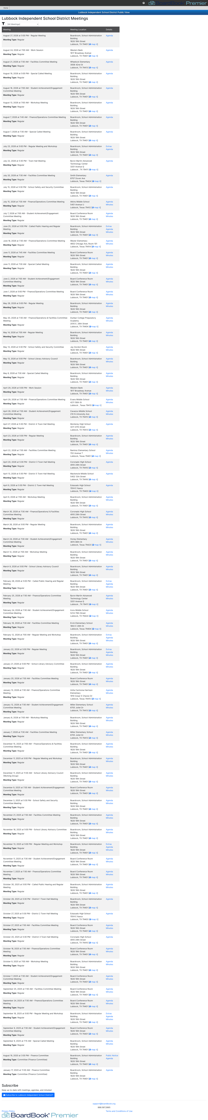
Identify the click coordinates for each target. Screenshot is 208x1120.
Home (5, 8)
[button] (144, 3)
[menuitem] (143, 3)
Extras (109, 146)
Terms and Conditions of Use (119, 1111)
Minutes (109, 204)
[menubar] (104, 3)
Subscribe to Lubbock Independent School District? (29, 1095)
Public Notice (112, 1055)
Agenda (109, 35)
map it (94, 44)
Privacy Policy (8, 1111)
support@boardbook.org (104, 1103)
